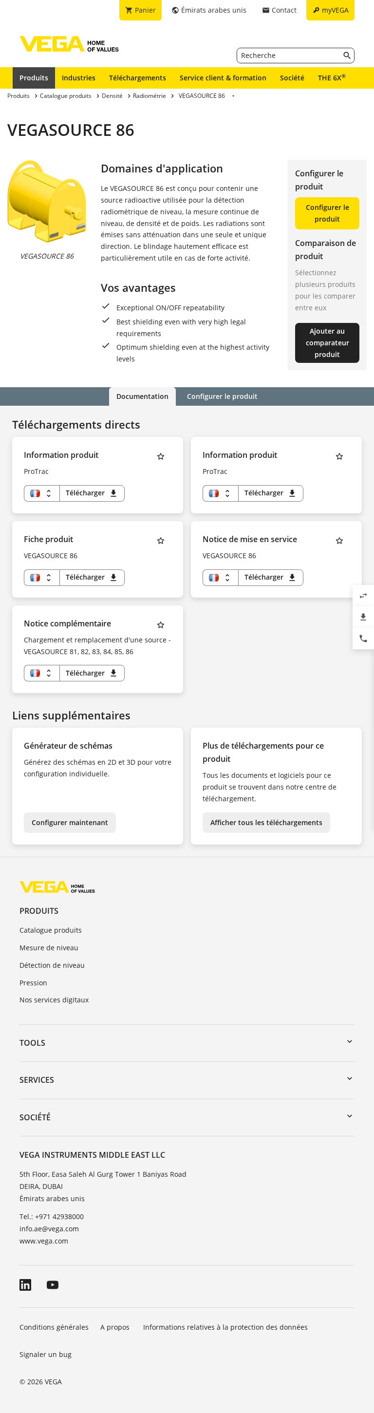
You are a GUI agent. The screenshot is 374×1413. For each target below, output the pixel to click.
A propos (115, 1327)
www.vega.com (43, 1240)
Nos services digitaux (54, 999)
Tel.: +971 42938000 (51, 1216)
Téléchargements (137, 77)
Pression (33, 982)
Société (292, 77)
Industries (78, 77)
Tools (32, 1042)
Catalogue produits (50, 930)
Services (36, 1079)
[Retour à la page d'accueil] (57, 887)
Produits (33, 77)
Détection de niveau (52, 965)
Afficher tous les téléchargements (266, 822)
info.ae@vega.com (49, 1228)
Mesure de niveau (48, 947)
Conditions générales (54, 1327)
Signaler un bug (45, 1354)
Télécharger (92, 493)
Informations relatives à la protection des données (225, 1327)
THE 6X (332, 77)
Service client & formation (223, 77)
